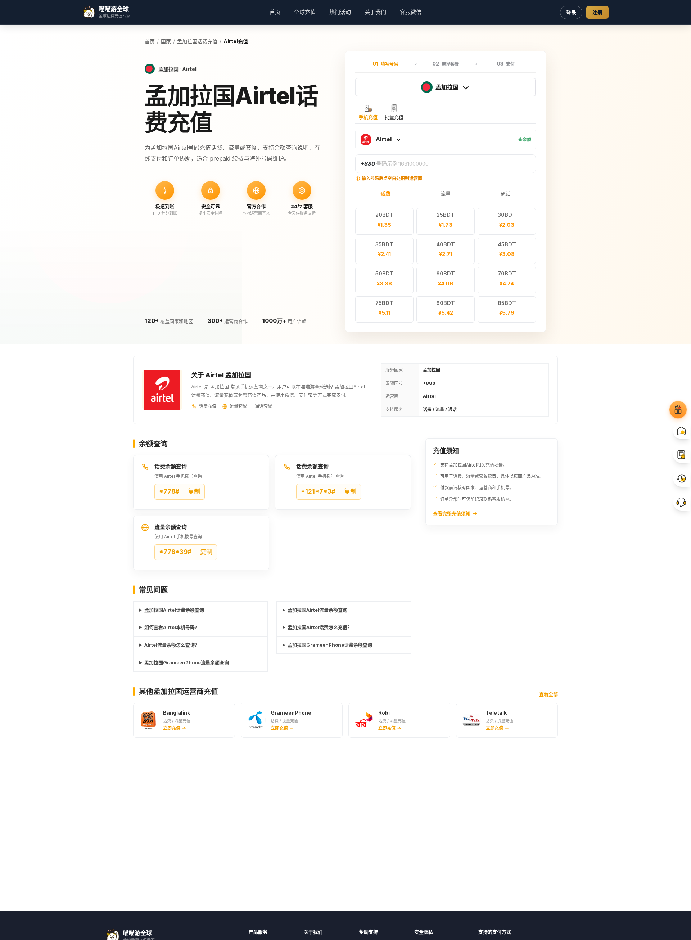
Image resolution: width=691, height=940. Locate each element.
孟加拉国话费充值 (197, 41)
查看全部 (548, 694)
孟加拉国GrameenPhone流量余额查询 (186, 662)
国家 (166, 41)
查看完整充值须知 (451, 513)
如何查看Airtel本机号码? (170, 627)
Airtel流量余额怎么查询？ (171, 645)
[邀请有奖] (678, 409)
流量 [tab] (446, 193)
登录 (571, 12)
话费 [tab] (385, 193)
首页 (275, 12)
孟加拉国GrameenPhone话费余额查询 (330, 645)
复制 (179, 491)
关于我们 (375, 12)
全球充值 (305, 12)
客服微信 (410, 12)
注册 (597, 12)
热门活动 (340, 12)
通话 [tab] (506, 193)
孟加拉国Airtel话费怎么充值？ (320, 627)
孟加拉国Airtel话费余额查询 (174, 610)
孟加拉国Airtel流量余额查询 (317, 610)
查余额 (524, 139)
